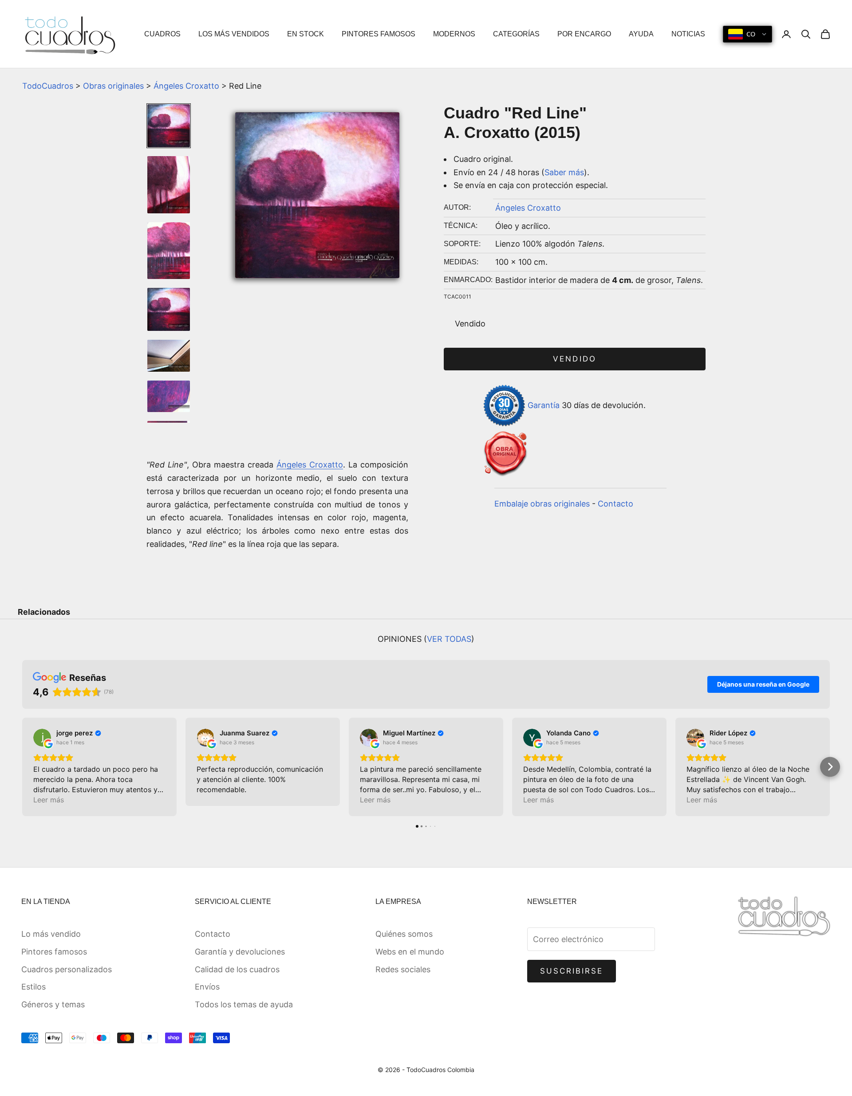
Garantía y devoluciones (240, 951)
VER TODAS (449, 639)
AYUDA (641, 34)
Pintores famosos (54, 951)
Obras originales (113, 85)
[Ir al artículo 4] (168, 309)
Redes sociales (402, 969)
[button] (22, 767)
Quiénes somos (404, 934)
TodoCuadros (47, 85)
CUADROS (162, 34)
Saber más (564, 172)
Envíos (207, 986)
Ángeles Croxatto (186, 85)
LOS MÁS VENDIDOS (233, 34)
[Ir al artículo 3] (168, 250)
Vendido (574, 358)
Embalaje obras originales (542, 503)
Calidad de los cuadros (237, 969)
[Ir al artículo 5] (168, 356)
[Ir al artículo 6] (168, 396)
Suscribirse (572, 970)
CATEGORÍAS (516, 34)
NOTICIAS (688, 34)
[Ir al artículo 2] (168, 184)
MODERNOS (454, 34)
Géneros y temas (53, 1004)
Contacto (615, 503)
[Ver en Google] (42, 737)
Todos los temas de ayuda (244, 1004)
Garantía (544, 404)
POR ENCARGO (584, 34)
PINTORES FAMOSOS (378, 34)
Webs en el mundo (409, 951)
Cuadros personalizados (66, 969)
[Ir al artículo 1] (168, 125)
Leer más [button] (48, 799)
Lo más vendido (51, 934)
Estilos (33, 986)
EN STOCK (305, 34)
